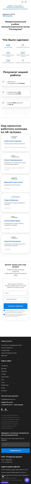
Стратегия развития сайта (9, 353)
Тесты (3, 382)
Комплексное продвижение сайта (11, 345)
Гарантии (4, 371)
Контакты (4, 390)
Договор (3, 368)
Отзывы (3, 374)
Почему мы (4, 365)
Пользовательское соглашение (9, 423)
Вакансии (4, 355)
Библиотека (5, 385)
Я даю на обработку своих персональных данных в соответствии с (15, 311)
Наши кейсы (5, 377)
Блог (2, 379)
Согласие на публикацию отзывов (10, 419)
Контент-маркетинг (7, 348)
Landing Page (5, 350)
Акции (3, 388)
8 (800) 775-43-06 (7, 402)
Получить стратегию (15, 306)
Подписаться (15, 450)
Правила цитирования (7, 428)
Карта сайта (6, 361)
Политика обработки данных (8, 426)
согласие (11, 310)
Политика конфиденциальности (9, 421)
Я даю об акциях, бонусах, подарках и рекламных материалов (16, 315)
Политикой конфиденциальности (14, 312)
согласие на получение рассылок (18, 314)
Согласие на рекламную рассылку (10, 417)
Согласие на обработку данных (9, 415)
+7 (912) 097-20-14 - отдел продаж (12, 404)
